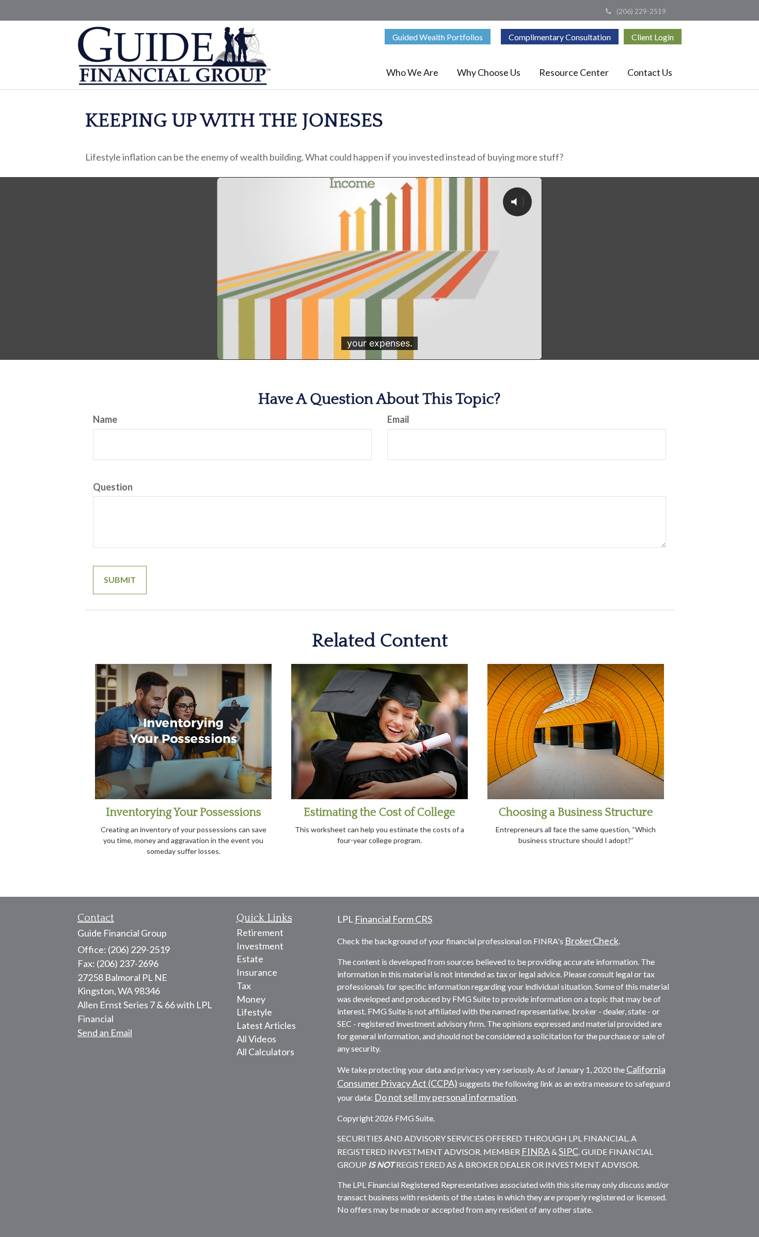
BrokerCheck (592, 940)
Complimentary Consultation (560, 37)
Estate (249, 958)
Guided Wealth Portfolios (437, 37)
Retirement (259, 932)
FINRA (535, 1151)
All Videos (256, 1038)
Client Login (652, 37)
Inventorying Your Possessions (183, 812)
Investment (259, 945)
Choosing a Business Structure (576, 812)
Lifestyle (254, 1012)
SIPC (568, 1151)
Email (398, 419)
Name (105, 419)
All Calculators (265, 1051)
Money (250, 999)
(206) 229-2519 (641, 11)
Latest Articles (266, 1025)
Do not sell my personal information (445, 1097)
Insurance (256, 972)
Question (113, 487)
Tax (243, 985)
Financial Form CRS (393, 919)
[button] (412, 72)
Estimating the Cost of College (379, 812)
